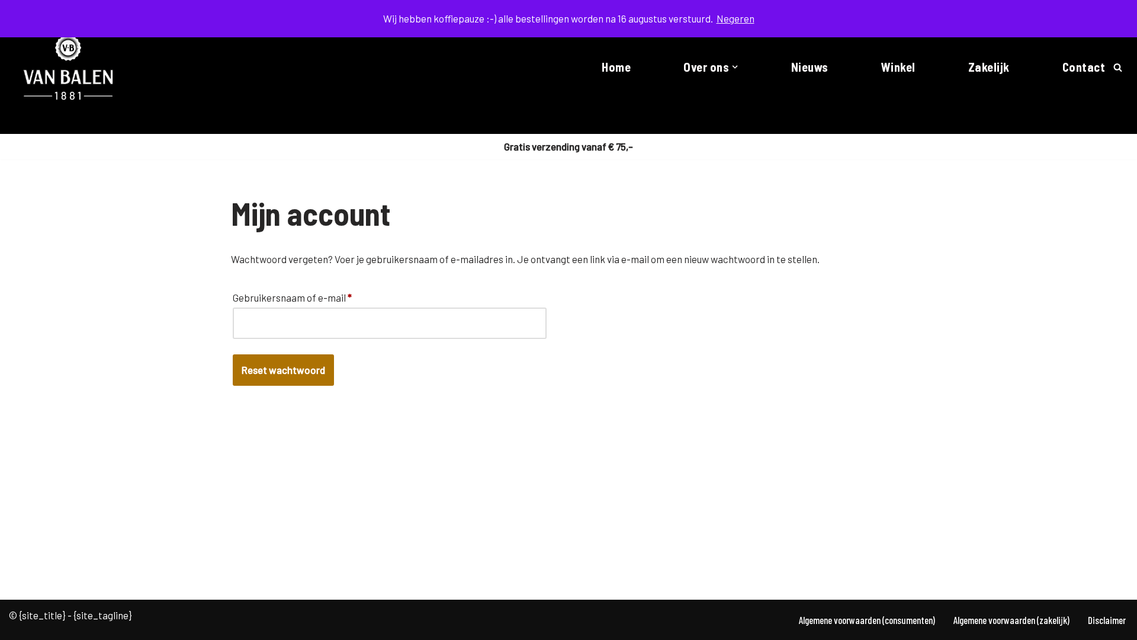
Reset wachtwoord (283, 370)
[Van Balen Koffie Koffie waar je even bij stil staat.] (69, 67)
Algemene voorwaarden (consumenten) (867, 620)
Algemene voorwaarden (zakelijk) (1011, 620)
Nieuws (809, 67)
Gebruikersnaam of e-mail (292, 297)
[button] (735, 67)
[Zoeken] (1117, 67)
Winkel (898, 67)
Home (616, 67)
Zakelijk (989, 67)
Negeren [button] (735, 18)
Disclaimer (1107, 620)
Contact (1084, 67)
